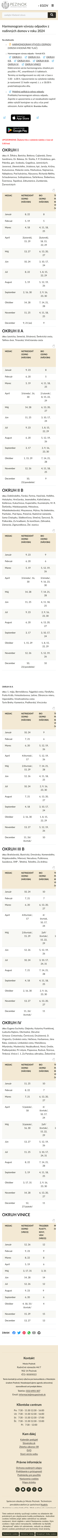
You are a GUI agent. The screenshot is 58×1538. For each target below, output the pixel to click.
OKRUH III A (23, 61)
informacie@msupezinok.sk (32, 1395)
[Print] (39, 1333)
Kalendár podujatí (29, 1440)
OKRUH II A (34, 57)
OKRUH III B (42, 61)
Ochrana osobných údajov (29, 1468)
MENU (53, 5)
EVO (29, 1450)
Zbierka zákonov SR (29, 1447)
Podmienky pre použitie (29, 1475)
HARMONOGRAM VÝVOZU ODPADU (31, 44)
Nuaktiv (44, 1505)
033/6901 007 (33, 1391)
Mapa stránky (29, 1482)
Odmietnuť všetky (27, 1534)
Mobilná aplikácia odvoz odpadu (28, 92)
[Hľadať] (52, 15)
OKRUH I (17, 57)
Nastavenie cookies (10, 1534)
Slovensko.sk (29, 1443)
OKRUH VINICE (33, 64)
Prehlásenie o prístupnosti (29, 1471)
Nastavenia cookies (29, 1479)
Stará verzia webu (29, 1454)
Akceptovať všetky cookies (46, 1534)
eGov (44, 5)
